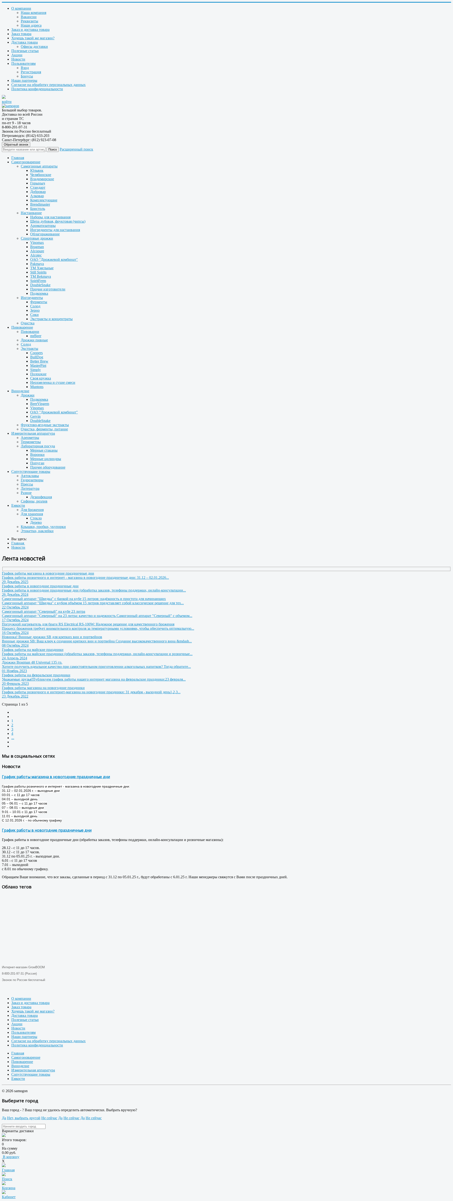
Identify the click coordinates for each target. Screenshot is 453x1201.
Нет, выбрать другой (23, 1118)
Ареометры (30, 438)
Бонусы (27, 76)
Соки (34, 315)
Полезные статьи (25, 51)
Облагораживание (45, 234)
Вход (25, 68)
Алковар (37, 196)
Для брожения (32, 510)
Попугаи (37, 463)
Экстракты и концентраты (51, 319)
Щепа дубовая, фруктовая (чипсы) (57, 221)
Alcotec (36, 255)
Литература (30, 488)
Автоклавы (30, 476)
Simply (35, 370)
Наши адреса (31, 25)
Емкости (18, 505)
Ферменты (38, 302)
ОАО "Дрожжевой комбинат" (54, 259)
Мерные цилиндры (45, 459)
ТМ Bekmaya (40, 276)
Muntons (36, 387)
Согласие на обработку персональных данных (48, 85)
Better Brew (39, 361)
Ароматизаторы (43, 226)
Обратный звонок (16, 144)
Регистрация (31, 72)
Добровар (38, 192)
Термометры (31, 442)
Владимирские (42, 179)
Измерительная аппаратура (33, 433)
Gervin (35, 416)
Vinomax (37, 243)
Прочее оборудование (47, 467)
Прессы (27, 484)
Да (4, 1118)
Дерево (36, 522)
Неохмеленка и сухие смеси (52, 382)
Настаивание (31, 213)
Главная (17, 158)
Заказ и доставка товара (30, 30)
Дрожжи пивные (34, 340)
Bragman (37, 247)
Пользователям (23, 63)
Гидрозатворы (32, 480)
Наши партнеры (24, 80)
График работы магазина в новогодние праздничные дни (56, 776)
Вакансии (29, 17)
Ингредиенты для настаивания (55, 230)
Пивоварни (30, 332)
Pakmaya (37, 264)
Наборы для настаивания (50, 217)
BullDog (36, 357)
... (12, 738)
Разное (26, 493)
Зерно (35, 310)
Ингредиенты (32, 298)
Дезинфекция (41, 497)
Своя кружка (40, 378)
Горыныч (37, 183)
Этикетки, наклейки (37, 531)
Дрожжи (27, 395)
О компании (21, 8)
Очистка (27, 323)
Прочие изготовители (47, 289)
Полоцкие (38, 374)
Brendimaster (40, 204)
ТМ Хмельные (42, 268)
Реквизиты (29, 21)
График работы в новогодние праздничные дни (47, 830)
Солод (35, 306)
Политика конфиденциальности (37, 89)
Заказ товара (21, 34)
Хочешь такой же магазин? (33, 38)
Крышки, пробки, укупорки (43, 527)
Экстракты (29, 349)
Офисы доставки (34, 47)
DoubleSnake (40, 285)
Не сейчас (49, 1118)
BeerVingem (39, 404)
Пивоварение (22, 327)
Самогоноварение (25, 162)
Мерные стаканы (44, 450)
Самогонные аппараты (39, 166)
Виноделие (20, 391)
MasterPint (38, 366)
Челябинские (40, 175)
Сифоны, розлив (34, 501)
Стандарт (37, 187)
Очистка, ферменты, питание (44, 429)
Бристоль (37, 209)
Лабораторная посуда (38, 446)
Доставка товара (24, 42)
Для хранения (32, 514)
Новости (18, 59)
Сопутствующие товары (30, 472)
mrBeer (35, 336)
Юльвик (36, 170)
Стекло (36, 518)
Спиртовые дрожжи (37, 238)
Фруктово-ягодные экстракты (45, 425)
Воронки (37, 455)
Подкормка (39, 293)
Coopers (36, 353)
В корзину (10, 1157)
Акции (16, 55)
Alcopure (37, 251)
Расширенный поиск (76, 149)
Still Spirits (38, 272)
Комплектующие (43, 200)
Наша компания (33, 13)
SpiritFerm (38, 281)
